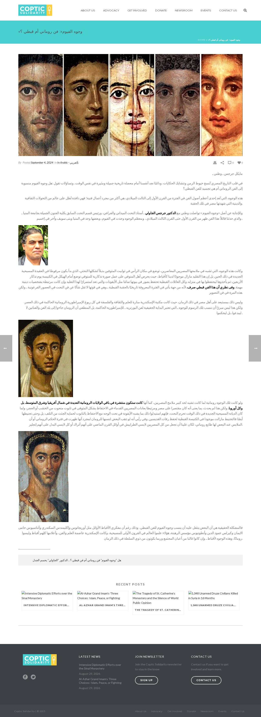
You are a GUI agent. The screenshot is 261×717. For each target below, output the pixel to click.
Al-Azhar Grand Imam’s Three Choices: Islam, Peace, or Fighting (103, 605)
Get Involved (137, 10)
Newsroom (183, 10)
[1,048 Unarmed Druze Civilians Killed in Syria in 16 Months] (214, 595)
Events (206, 10)
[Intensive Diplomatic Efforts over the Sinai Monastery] (47, 595)
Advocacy (111, 10)
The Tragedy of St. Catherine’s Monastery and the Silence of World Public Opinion (159, 609)
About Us (88, 10)
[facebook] (25, 677)
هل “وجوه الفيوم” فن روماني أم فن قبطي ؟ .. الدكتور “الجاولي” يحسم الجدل (77, 560)
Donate (161, 10)
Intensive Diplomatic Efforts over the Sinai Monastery (48, 605)
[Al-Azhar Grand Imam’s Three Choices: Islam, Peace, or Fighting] (102, 595)
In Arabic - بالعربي (68, 162)
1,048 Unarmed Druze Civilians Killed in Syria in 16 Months (215, 605)
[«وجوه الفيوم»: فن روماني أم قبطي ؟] (130, 105)
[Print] (215, 162)
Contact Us (228, 10)
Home (202, 40)
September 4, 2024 (42, 162)
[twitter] (33, 677)
